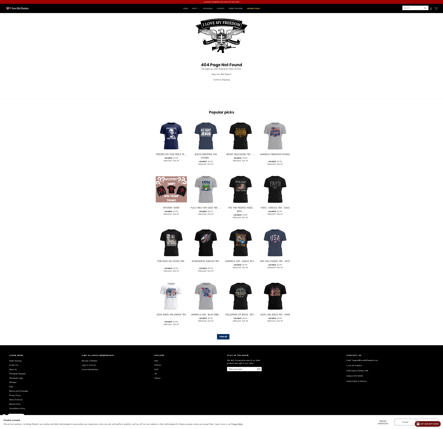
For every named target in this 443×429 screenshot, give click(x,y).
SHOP (194, 8)
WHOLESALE (208, 8)
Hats (156, 360)
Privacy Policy (237, 424)
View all (223, 336)
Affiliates (12, 382)
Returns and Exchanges (18, 391)
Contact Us (13, 365)
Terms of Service (16, 399)
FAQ (11, 386)
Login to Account (89, 365)
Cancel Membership (90, 369)
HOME (185, 8)
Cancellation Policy (17, 408)
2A (155, 373)
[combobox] (415, 8)
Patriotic (157, 365)
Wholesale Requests (17, 373)
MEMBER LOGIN (253, 8)
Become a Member (89, 360)
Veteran (157, 378)
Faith (156, 369)
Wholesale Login (16, 378)
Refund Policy (15, 404)
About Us (13, 369)
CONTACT (221, 8)
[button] (428, 424)
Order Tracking (15, 360)
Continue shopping (221, 79)
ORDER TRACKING (236, 8)
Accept (405, 422)
